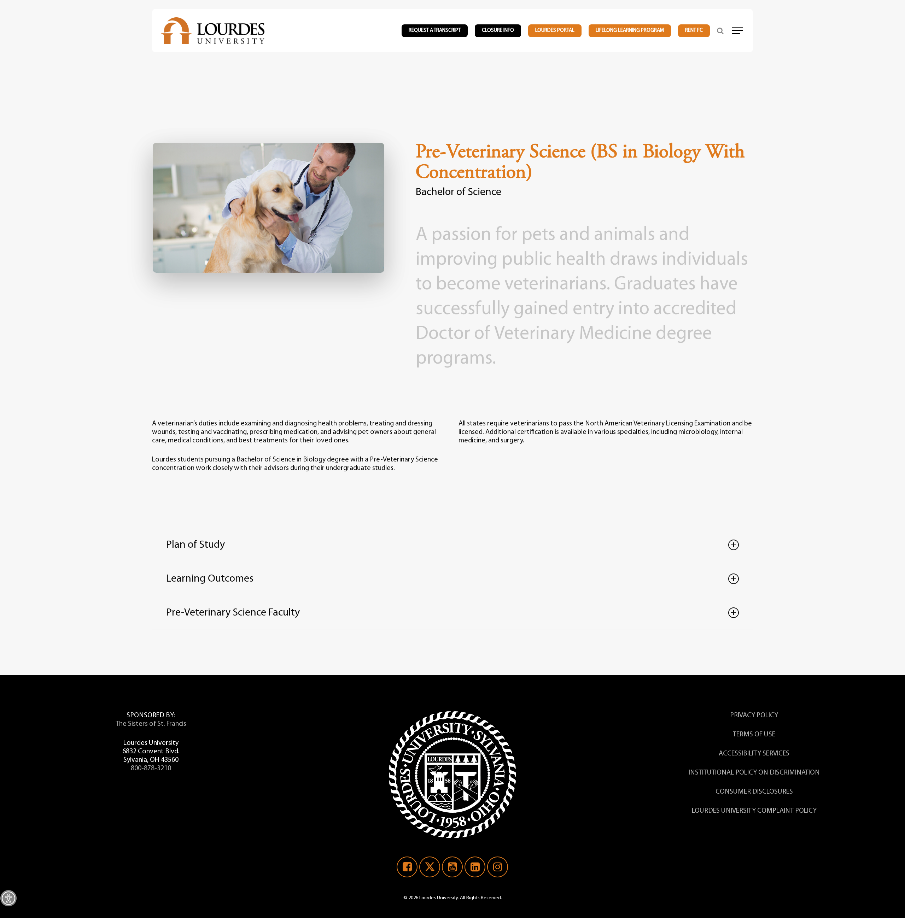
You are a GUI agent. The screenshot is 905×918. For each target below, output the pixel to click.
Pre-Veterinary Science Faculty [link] (233, 612)
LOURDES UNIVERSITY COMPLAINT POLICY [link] (754, 810)
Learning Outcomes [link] (209, 578)
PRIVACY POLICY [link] (754, 715)
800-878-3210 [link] (151, 768)
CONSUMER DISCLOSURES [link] (754, 791)
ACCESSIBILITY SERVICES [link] (754, 753)
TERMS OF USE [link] (754, 734)
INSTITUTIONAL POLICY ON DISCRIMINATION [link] (754, 772)
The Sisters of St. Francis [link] (151, 724)
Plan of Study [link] (195, 545)
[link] (8, 898)
